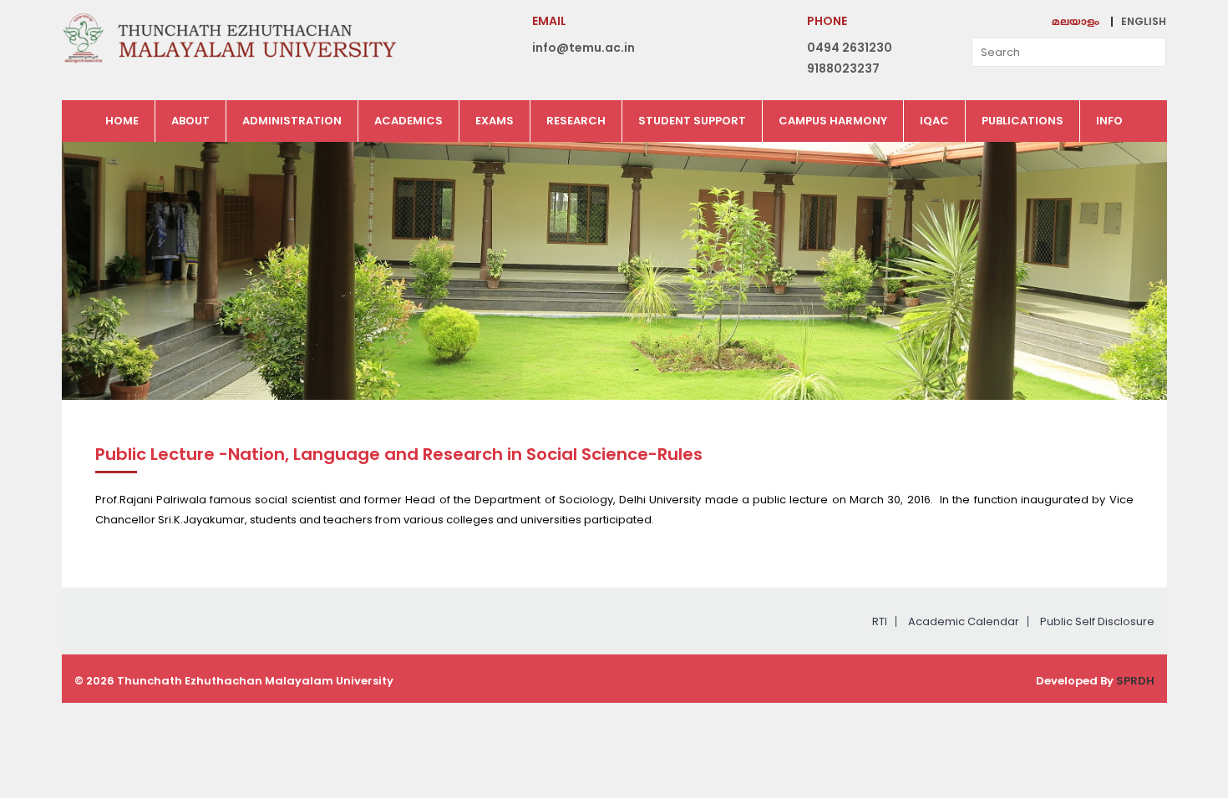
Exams (494, 121)
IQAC (934, 121)
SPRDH (1135, 681)
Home (122, 121)
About (190, 121)
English (1143, 21)
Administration (292, 121)
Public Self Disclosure (1097, 621)
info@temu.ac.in (583, 47)
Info (1109, 121)
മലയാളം (1075, 23)
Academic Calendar (963, 621)
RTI (879, 621)
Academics (408, 121)
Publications (1022, 121)
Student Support (692, 121)
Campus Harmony (833, 121)
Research (576, 121)
